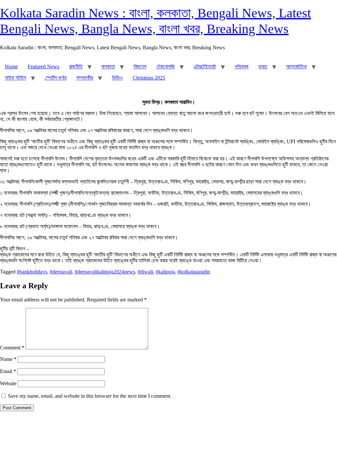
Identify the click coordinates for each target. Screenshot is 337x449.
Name (8, 359)
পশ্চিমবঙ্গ (241, 66)
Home (11, 66)
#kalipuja (165, 271)
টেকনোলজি (165, 66)
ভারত (262, 66)
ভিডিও (117, 78)
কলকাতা (108, 66)
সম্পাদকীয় (84, 78)
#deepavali (61, 271)
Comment (12, 347)
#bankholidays (32, 271)
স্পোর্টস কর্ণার (55, 78)
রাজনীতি (76, 66)
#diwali (145, 271)
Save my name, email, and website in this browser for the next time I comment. (89, 396)
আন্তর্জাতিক (296, 66)
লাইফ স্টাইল (15, 78)
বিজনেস (140, 66)
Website (8, 383)
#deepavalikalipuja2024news (105, 271)
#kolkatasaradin (193, 271)
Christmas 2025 (149, 78)
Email (8, 371)
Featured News (43, 66)
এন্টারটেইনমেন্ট (205, 66)
